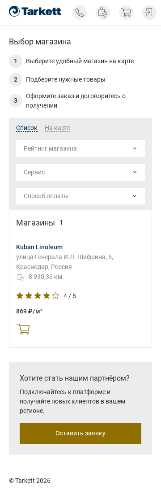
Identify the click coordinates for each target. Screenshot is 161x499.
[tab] (27, 128)
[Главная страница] (35, 11)
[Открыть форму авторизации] (149, 12)
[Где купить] (103, 12)
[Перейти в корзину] (126, 12)
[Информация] (79, 12)
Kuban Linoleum (39, 247)
